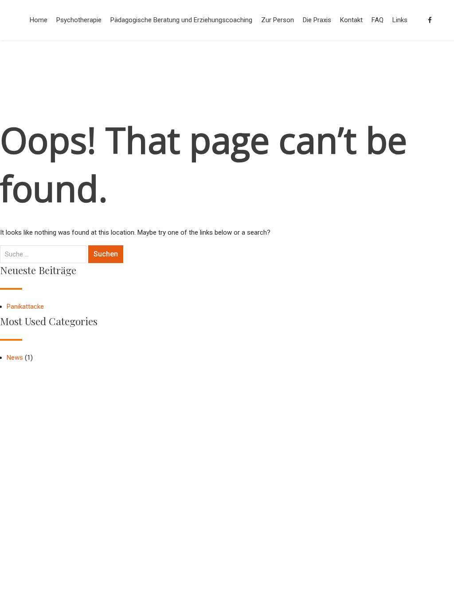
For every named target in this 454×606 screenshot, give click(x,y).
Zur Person (277, 20)
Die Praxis (317, 20)
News (15, 358)
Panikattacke (25, 307)
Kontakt (351, 20)
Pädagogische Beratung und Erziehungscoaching (181, 20)
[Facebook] (430, 20)
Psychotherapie (79, 20)
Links (399, 20)
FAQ (378, 20)
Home (38, 20)
